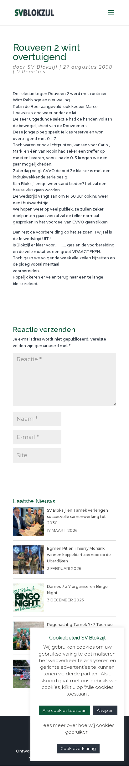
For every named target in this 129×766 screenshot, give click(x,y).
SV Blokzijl (43, 67)
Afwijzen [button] (105, 710)
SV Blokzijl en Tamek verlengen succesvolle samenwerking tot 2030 (77, 517)
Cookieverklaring (78, 748)
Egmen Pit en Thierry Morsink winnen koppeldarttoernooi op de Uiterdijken (79, 555)
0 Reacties (31, 72)
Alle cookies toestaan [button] (64, 710)
